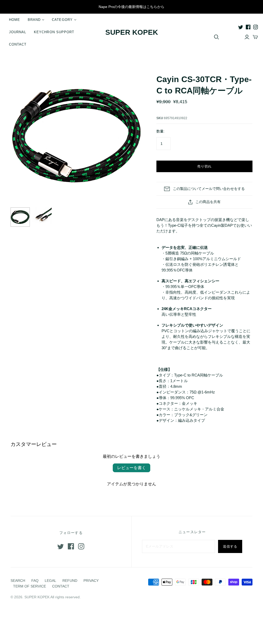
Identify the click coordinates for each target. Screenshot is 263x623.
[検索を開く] (216, 37)
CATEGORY (62, 20)
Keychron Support (54, 32)
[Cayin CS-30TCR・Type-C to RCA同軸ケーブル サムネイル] (20, 217)
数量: (160, 131)
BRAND (34, 20)
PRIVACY (91, 580)
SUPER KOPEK (131, 32)
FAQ (35, 580)
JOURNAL (17, 32)
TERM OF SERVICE (29, 586)
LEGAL (50, 580)
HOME (14, 20)
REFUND (69, 580)
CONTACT (17, 44)
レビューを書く (131, 468)
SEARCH (18, 580)
